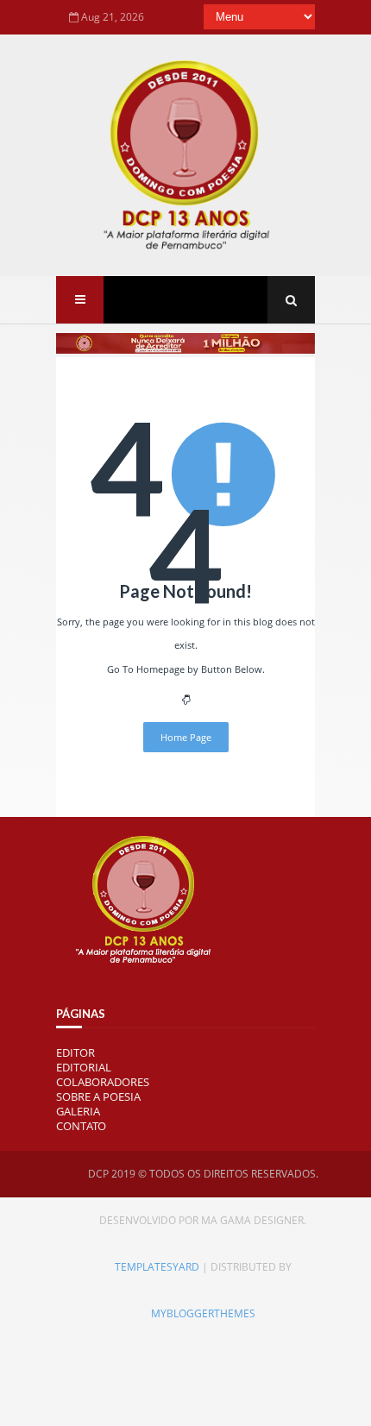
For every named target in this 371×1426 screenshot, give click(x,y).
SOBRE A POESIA (98, 1096)
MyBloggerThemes (203, 1313)
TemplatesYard (157, 1267)
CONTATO (81, 1126)
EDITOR (75, 1052)
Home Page (185, 737)
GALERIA (78, 1111)
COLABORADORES (102, 1082)
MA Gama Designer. (253, 1220)
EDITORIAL (83, 1067)
